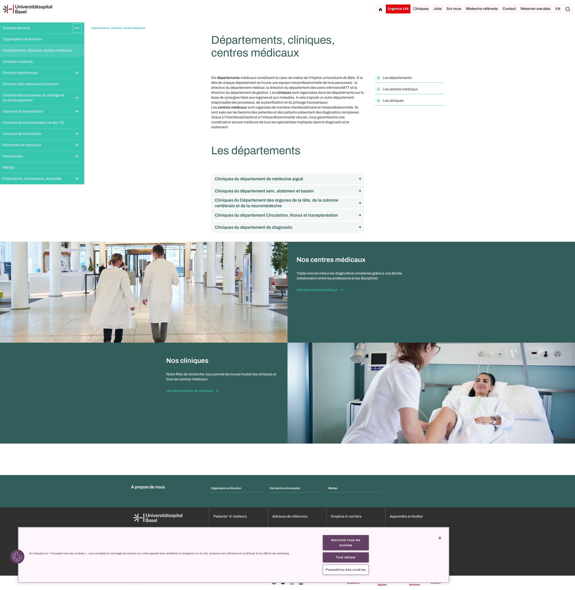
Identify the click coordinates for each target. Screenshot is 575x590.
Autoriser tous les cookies (345, 542)
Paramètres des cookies (346, 569)
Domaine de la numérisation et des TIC (33, 122)
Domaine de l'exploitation (23, 111)
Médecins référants (482, 9)
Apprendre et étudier (406, 516)
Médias (9, 167)
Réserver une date (535, 9)
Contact (509, 9)
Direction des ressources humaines (31, 84)
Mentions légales (381, 582)
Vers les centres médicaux (317, 290)
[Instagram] (292, 583)
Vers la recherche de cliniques (189, 391)
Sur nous (454, 9)
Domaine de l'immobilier (22, 134)
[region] (233, 555)
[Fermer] (440, 538)
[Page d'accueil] (27, 9)
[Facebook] (274, 583)
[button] (17, 556)
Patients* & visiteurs (230, 516)
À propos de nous (16, 28)
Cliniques (421, 9)
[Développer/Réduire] (77, 28)
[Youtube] (283, 583)
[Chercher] (567, 8)
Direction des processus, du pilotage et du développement (34, 97)
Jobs (437, 9)
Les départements (397, 78)
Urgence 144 (398, 9)
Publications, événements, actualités (32, 179)
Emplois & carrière (346, 516)
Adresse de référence (289, 516)
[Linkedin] (301, 583)
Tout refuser (346, 557)
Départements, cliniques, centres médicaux (37, 50)
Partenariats (12, 156)
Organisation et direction (22, 39)
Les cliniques (393, 100)
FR (557, 9)
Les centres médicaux (400, 89)
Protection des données (411, 582)
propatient (353, 582)
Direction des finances (20, 73)
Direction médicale (18, 61)
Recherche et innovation (22, 145)
